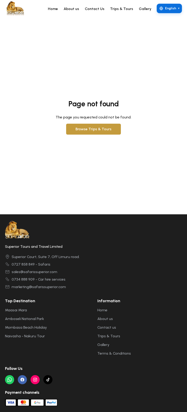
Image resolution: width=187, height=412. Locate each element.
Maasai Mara (16, 310)
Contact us (106, 327)
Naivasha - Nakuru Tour (25, 336)
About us (71, 9)
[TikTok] (47, 379)
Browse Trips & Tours (93, 129)
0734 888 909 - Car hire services (38, 279)
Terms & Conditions (114, 353)
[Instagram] (35, 379)
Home (53, 9)
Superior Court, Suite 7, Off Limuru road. (46, 257)
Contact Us (94, 9)
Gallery (145, 9)
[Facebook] (22, 379)
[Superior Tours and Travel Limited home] (17, 8)
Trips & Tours (121, 9)
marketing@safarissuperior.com (39, 287)
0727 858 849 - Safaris (31, 264)
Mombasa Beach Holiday (26, 327)
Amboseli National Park (24, 319)
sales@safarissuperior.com (34, 272)
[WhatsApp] (9, 379)
